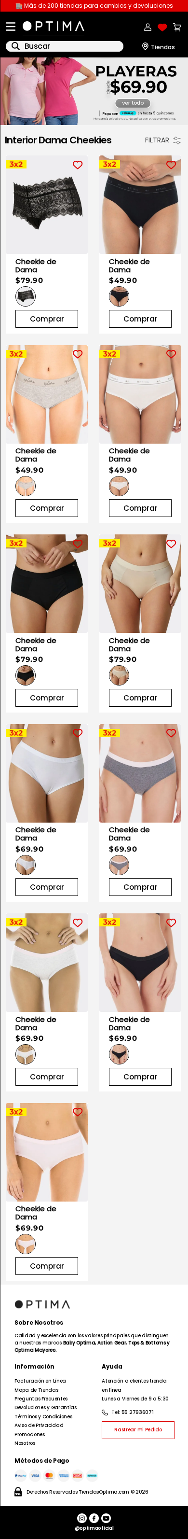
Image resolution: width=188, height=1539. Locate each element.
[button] (25, 296)
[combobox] (64, 46)
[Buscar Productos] (16, 46)
